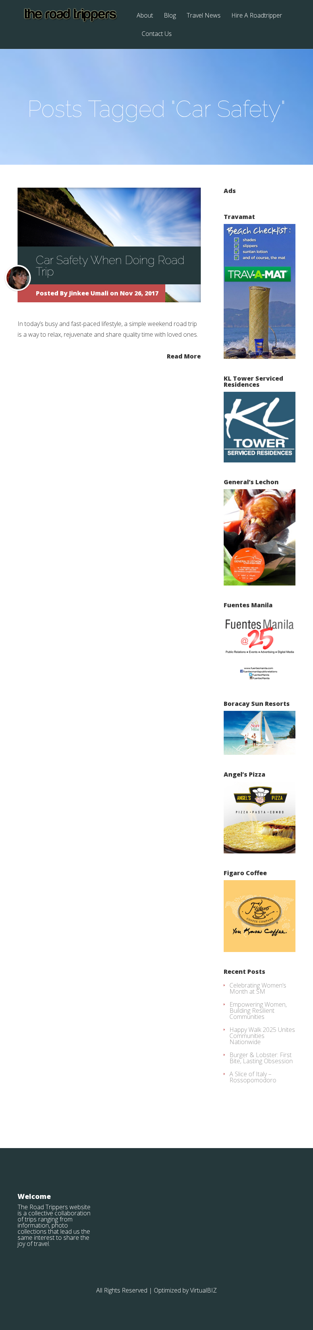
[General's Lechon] (259, 583)
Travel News (204, 15)
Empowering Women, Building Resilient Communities (258, 1010)
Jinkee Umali (88, 293)
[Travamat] (259, 356)
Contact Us (157, 34)
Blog (170, 15)
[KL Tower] (259, 460)
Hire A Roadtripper (256, 15)
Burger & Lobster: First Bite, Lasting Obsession (261, 1058)
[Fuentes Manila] (259, 682)
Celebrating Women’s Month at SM (257, 988)
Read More (184, 355)
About (145, 15)
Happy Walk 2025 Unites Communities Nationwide (262, 1035)
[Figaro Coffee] (259, 950)
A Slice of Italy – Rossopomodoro (252, 1077)
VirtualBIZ (203, 1290)
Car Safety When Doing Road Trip (110, 265)
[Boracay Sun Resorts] (259, 752)
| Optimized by (169, 1290)
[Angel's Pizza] (259, 851)
